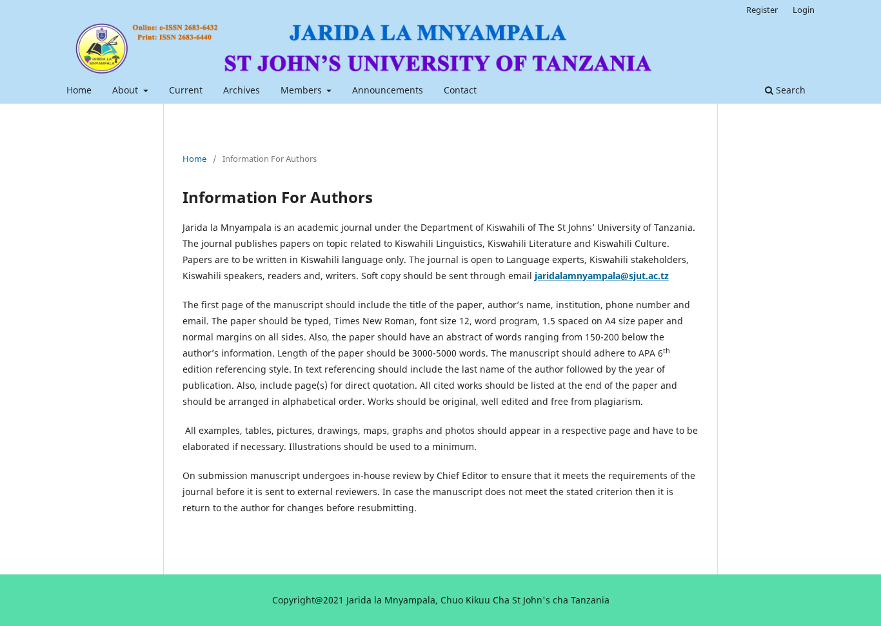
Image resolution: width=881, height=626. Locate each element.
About (126, 90)
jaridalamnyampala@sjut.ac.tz (602, 275)
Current (186, 90)
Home (79, 90)
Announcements (387, 90)
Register (762, 9)
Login (804, 9)
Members (302, 90)
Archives (241, 90)
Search (789, 90)
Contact (460, 90)
